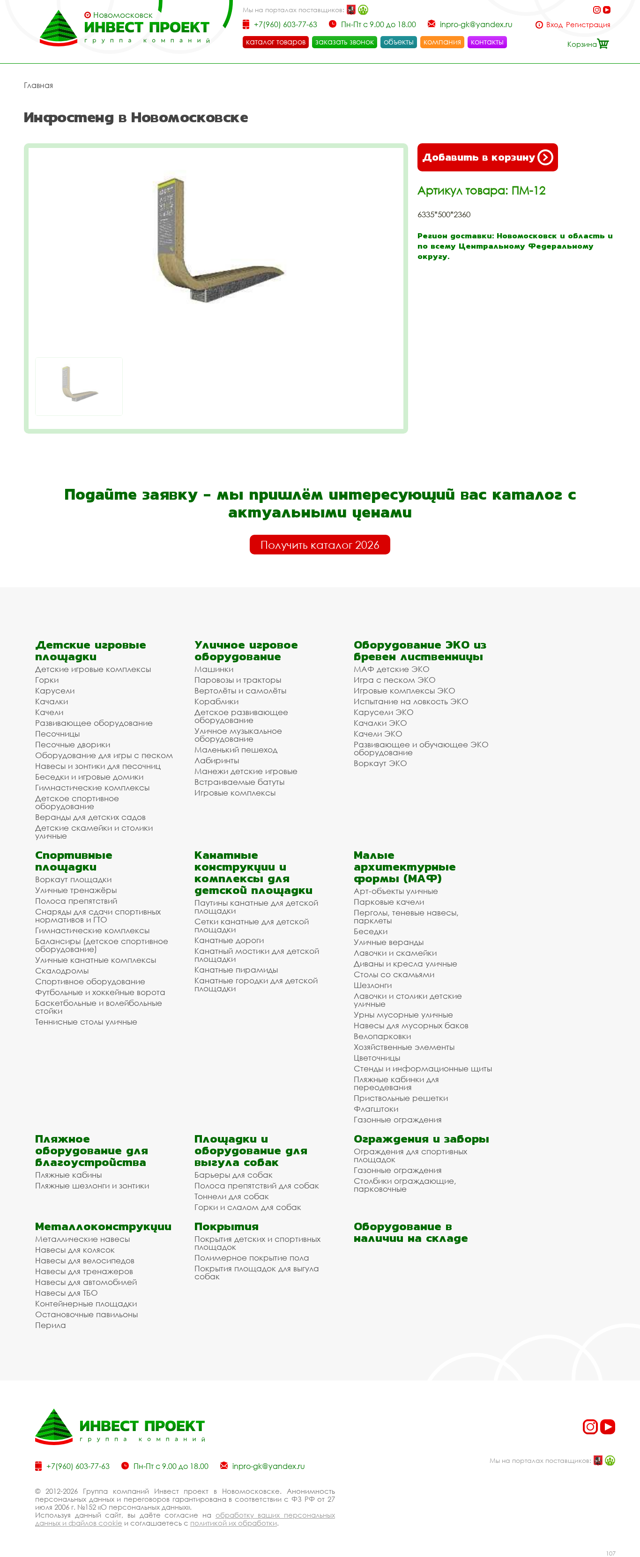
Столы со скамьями (394, 974)
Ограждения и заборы (421, 1138)
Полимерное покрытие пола (251, 1258)
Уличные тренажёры (76, 890)
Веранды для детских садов (90, 817)
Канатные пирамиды (236, 970)
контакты (487, 41)
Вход (554, 25)
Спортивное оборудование (90, 981)
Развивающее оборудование (94, 723)
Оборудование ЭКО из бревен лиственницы (420, 650)
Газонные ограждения (398, 1119)
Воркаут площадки (73, 879)
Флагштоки (376, 1109)
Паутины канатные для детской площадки (256, 907)
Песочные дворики (72, 744)
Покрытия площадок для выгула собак (256, 1272)
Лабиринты (216, 760)
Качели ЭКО (378, 734)
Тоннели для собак (231, 1196)
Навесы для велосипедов (84, 1260)
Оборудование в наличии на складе (411, 1232)
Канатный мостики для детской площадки (256, 955)
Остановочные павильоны (86, 1314)
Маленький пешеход (235, 749)
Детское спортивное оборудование (77, 802)
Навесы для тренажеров (84, 1271)
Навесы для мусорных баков (411, 1025)
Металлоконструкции (103, 1226)
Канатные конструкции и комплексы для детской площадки (253, 872)
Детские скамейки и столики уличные (94, 832)
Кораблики (216, 701)
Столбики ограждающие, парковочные (405, 1185)
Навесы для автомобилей (86, 1282)
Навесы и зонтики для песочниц (98, 766)
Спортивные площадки (73, 860)
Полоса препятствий (76, 901)
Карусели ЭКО (384, 712)
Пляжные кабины (68, 1175)
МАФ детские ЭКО (392, 669)
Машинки (213, 669)
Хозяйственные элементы (404, 1047)
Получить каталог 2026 (320, 544)
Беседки (370, 931)
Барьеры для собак (233, 1175)
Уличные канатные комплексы (95, 960)
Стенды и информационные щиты (423, 1068)
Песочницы (57, 734)
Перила (50, 1325)
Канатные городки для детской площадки (256, 984)
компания (442, 41)
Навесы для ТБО (66, 1293)
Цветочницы (377, 1058)
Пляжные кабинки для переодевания (396, 1083)
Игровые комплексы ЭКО (404, 690)
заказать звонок (344, 41)
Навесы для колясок (75, 1250)
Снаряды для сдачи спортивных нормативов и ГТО (98, 915)
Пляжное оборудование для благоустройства (91, 1150)
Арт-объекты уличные (396, 891)
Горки (47, 680)
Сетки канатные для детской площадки (251, 925)
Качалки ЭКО (380, 723)
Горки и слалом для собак (247, 1207)
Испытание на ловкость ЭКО (411, 701)
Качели (49, 712)
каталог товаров (275, 41)
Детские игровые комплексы (93, 669)
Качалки (51, 701)
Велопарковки (382, 1036)
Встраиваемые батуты (239, 782)
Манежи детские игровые (246, 771)
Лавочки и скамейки (395, 953)
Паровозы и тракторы (237, 680)
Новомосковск (123, 15)
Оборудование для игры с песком (104, 755)
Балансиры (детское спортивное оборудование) (101, 945)
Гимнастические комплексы (92, 787)
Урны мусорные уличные (403, 1014)
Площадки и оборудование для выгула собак (250, 1150)
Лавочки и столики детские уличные (408, 1000)
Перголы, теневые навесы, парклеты (406, 916)
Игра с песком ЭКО (395, 680)
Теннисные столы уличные (86, 1022)
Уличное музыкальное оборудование (238, 735)
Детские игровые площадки (90, 650)
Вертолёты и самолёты (240, 690)
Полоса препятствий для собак (256, 1185)
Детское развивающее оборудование (241, 716)
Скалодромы (62, 970)
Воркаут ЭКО (380, 763)
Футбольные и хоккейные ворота (100, 992)
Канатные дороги (229, 940)
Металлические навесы (82, 1239)
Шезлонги (373, 985)
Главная (38, 85)
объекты (399, 41)
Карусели (54, 690)
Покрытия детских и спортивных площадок (257, 1243)
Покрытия (226, 1226)
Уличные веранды (389, 942)
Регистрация (588, 25)
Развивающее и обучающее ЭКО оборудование (421, 748)
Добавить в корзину (478, 157)
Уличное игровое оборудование (246, 650)
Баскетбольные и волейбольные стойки (98, 1007)
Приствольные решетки (401, 1098)
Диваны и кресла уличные (405, 963)
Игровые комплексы (234, 793)
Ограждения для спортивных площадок (410, 1155)
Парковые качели (389, 902)
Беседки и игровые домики (89, 777)
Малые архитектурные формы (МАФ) (405, 866)
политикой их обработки (233, 1523)
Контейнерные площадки (86, 1303)
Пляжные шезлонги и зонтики (92, 1185)
